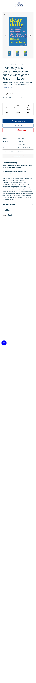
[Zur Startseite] (19, 4)
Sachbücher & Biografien (16, 64)
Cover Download (16, 156)
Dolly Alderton (7, 87)
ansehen (20, 151)
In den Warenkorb (19, 121)
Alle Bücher (6, 64)
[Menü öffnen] (4, 4)
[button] (4, 342)
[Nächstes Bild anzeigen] (30, 35)
